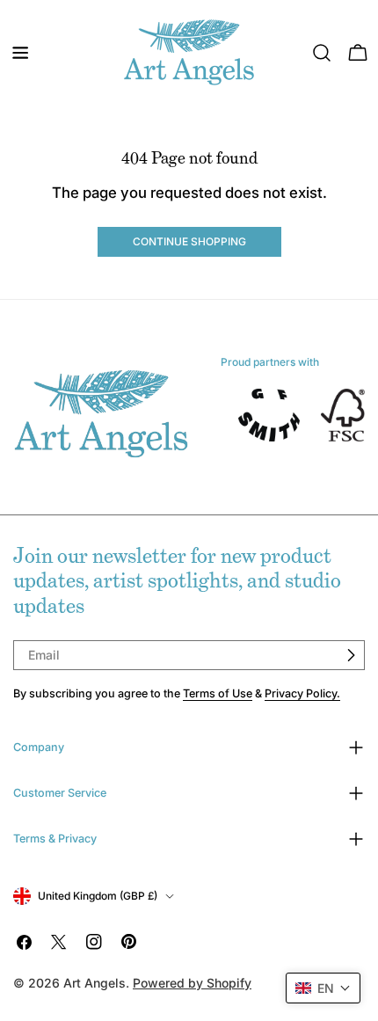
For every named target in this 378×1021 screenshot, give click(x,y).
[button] (323, 988)
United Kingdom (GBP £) (97, 895)
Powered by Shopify (192, 982)
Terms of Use (217, 693)
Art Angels (94, 982)
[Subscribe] (350, 655)
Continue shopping (189, 241)
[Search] (321, 52)
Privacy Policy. (302, 693)
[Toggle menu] (20, 52)
